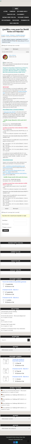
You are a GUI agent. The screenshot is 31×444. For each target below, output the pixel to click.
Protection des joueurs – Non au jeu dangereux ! (13, 315)
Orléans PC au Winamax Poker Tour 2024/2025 (13, 328)
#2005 (27, 51)
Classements (20, 14)
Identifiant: (4, 220)
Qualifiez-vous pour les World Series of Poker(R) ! (15, 30)
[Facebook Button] (14, 442)
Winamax (12, 35)
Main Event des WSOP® (9, 112)
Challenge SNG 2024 (17, 394)
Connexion (12, 11)
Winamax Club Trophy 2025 (8, 324)
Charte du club (11, 14)
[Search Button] (20, 23)
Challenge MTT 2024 (17, 399)
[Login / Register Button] (17, 442)
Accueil (5, 11)
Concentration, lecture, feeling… (9, 311)
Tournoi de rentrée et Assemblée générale (14, 282)
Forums (7, 35)
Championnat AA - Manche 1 (10, 290)
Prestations (15, 20)
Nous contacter (14, 23)
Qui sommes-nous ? (22, 11)
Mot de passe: (5, 224)
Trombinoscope (25, 20)
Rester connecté (7, 227)
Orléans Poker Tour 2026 (9, 17)
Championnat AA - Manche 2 (10, 297)
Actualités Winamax (20, 35)
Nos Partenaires (6, 20)
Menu (16, 8)
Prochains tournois (23, 17)
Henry (2, 320)
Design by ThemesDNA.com (15, 439)
